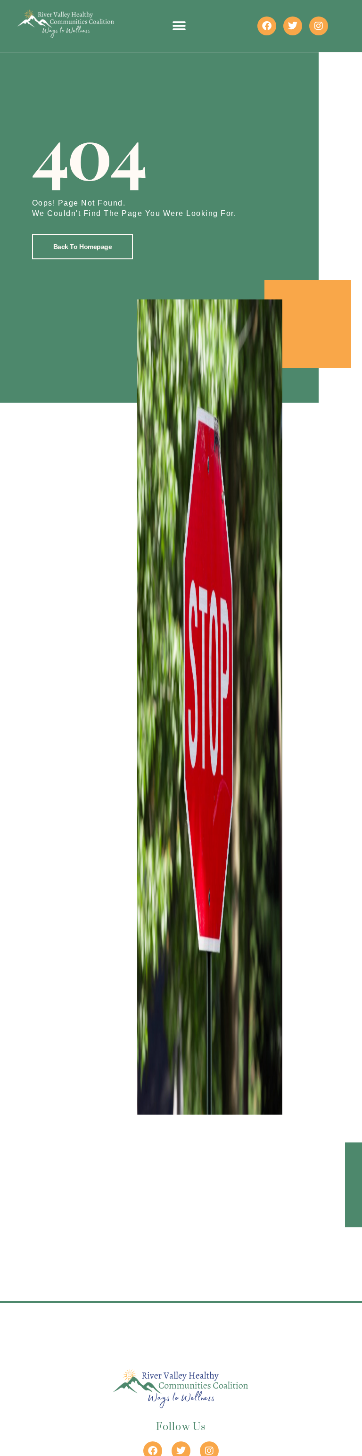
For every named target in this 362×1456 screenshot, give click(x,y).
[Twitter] (292, 26)
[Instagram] (318, 26)
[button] (179, 26)
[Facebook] (266, 26)
